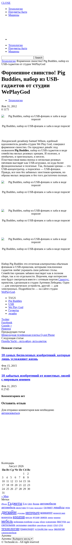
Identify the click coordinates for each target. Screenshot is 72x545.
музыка (36, 522)
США (29, 504)
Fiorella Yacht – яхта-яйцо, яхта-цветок (24, 341)
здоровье (21, 513)
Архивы (6, 538)
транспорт (27, 529)
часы (50, 529)
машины (57, 517)
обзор (42, 522)
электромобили (8, 532)
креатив (19, 517)
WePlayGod (8, 291)
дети (67, 507)
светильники (21, 525)
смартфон (31, 525)
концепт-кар (59, 513)
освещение (51, 522)
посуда (61, 521)
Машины (13, 15)
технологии (10, 529)
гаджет (48, 507)
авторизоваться (10, 413)
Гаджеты (13, 310)
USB (11, 304)
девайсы (58, 507)
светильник (8, 524)
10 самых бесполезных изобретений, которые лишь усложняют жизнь (35, 357)
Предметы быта (17, 11)
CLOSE (5, 2)
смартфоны (41, 525)
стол (55, 525)
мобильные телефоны (23, 522)
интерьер (33, 512)
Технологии (15, 8)
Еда (25, 503)
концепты (6, 517)
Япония (36, 504)
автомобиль (8, 507)
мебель (7, 521)
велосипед (38, 508)
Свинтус (63, 279)
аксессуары (21, 508)
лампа (43, 517)
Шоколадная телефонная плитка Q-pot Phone (28, 334)
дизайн (12, 313)
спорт (50, 525)
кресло (29, 517)
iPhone (4, 504)
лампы (50, 517)
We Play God (15, 307)
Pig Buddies (15, 300)
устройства (41, 529)
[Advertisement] (29, 27)
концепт (46, 512)
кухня (36, 517)
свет (68, 522)
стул (61, 525)
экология (59, 529)
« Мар (5, 496)
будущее (30, 508)
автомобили (48, 503)
